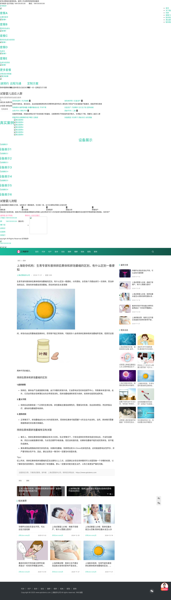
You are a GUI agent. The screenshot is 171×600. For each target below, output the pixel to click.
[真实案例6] (18, 120)
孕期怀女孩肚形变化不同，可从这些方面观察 (32, 528)
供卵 (167, 13)
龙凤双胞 (88, 117)
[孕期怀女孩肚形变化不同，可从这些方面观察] (32, 514)
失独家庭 (67, 117)
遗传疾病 (90, 107)
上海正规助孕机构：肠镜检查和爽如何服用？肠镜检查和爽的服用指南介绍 (127, 384)
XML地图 (79, 592)
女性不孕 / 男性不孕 (19, 111)
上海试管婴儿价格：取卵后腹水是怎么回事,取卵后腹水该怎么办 (98, 528)
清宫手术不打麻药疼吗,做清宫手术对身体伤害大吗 (145, 348)
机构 (82, 252)
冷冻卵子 (74, 117)
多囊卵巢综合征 (33, 107)
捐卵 (69, 252)
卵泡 (20, 481)
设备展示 (85, 140)
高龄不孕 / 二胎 (70, 111)
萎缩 (27, 481)
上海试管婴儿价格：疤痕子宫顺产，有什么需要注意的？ (65, 528)
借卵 (76, 252)
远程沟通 (15, 83)
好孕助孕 (3, 6)
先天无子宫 (82, 107)
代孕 (43, 252)
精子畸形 (29, 117)
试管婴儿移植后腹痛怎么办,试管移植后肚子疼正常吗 (127, 366)
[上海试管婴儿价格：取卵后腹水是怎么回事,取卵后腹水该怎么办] (99, 514)
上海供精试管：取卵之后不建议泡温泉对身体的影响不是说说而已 (65, 564)
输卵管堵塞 (23, 107)
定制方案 (32, 83)
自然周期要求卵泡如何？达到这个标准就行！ (144, 403)
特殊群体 (15, 107)
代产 (50, 252)
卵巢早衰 (15, 117)
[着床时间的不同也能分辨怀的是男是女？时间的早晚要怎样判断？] (32, 550)
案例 (95, 252)
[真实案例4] (18, 122)
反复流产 (67, 107)
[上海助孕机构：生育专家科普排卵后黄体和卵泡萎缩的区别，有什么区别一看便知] (99, 550)
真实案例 (7, 123)
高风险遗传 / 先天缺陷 (20, 101)
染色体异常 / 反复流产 (72, 101)
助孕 (56, 252)
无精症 (35, 117)
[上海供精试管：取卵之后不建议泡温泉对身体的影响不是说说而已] (65, 550)
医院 (89, 252)
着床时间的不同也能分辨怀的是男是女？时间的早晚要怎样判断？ (32, 564)
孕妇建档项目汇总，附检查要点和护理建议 (145, 421)
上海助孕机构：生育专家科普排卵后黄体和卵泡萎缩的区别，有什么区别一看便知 (98, 564)
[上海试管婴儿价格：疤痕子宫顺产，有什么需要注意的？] (65, 514)
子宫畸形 (74, 107)
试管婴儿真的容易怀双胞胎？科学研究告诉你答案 (127, 421)
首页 (167, 8)
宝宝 (63, 252)
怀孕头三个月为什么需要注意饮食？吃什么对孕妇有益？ (145, 366)
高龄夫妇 (81, 117)
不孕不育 (43, 107)
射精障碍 (22, 117)
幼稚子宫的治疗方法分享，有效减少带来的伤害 (127, 403)
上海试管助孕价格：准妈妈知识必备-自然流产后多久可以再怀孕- (127, 348)
